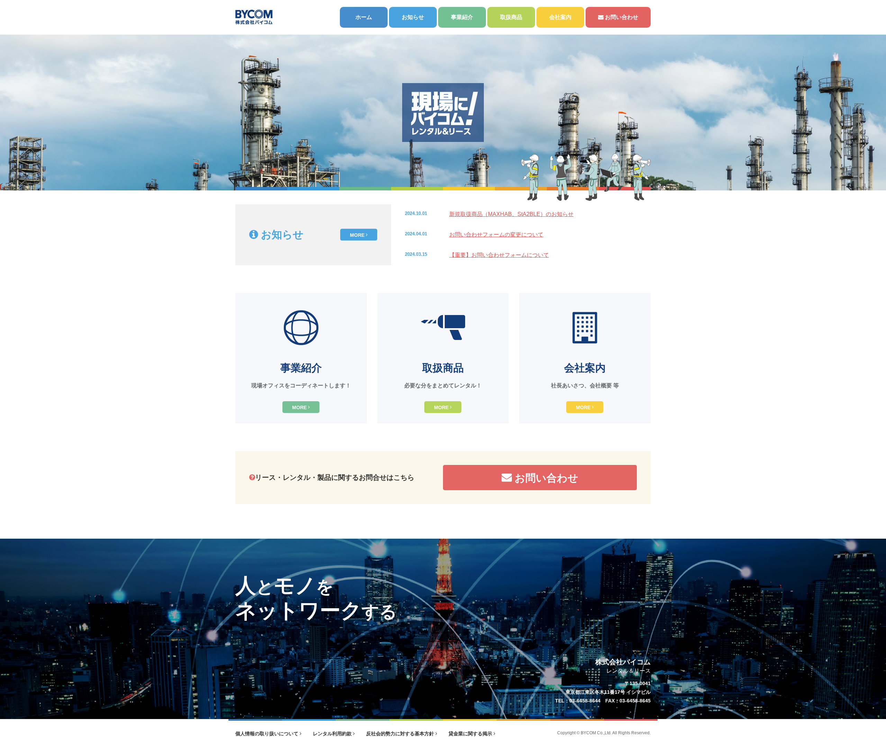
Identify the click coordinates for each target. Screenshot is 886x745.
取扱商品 (511, 17)
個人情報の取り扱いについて (267, 733)
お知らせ (413, 17)
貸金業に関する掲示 (471, 733)
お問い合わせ (621, 17)
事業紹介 (462, 17)
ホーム (363, 17)
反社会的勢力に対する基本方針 (400, 733)
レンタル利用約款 (333, 733)
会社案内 (560, 17)
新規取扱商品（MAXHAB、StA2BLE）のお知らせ (511, 214)
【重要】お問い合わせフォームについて (499, 255)
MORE (358, 234)
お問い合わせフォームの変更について (496, 234)
